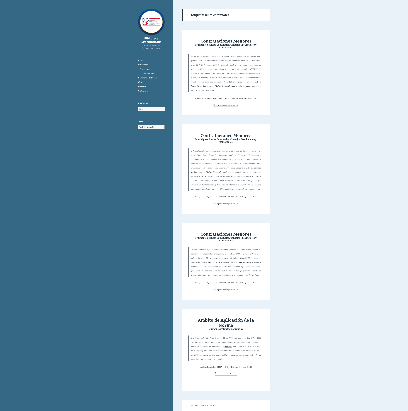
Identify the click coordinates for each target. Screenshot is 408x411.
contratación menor (233, 82)
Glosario (141, 82)
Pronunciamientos (147, 69)
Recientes (142, 86)
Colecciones (143, 65)
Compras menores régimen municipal (226, 105)
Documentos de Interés (147, 78)
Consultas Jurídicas (147, 73)
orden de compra (244, 86)
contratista (201, 90)
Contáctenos (143, 91)
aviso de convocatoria (234, 168)
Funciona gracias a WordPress (203, 405)
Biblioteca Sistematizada (151, 40)
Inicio (140, 60)
